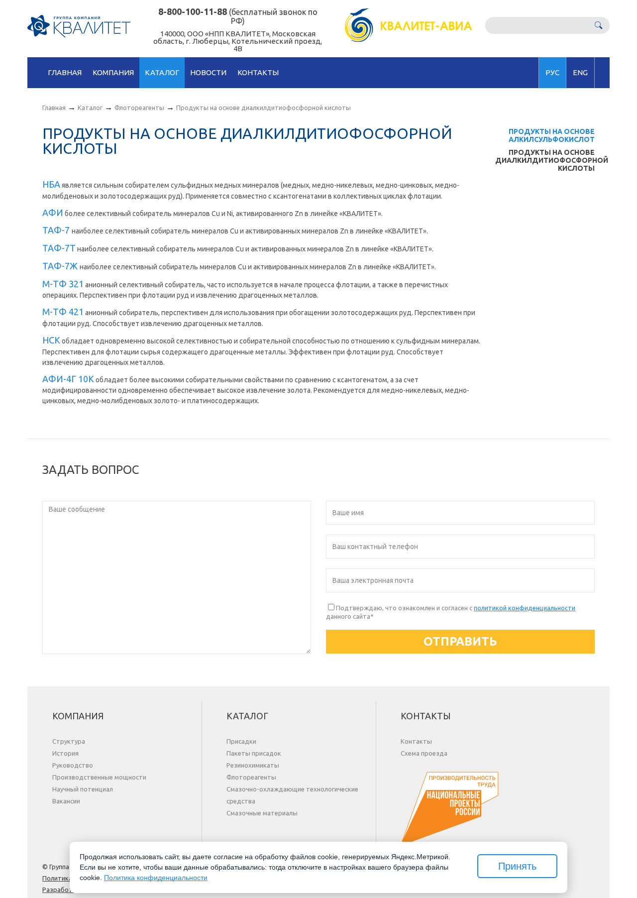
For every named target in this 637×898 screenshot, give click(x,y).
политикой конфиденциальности (524, 607)
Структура (68, 741)
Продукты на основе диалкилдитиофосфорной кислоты (551, 160)
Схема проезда (424, 753)
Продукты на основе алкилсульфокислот (552, 135)
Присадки (241, 741)
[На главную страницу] (78, 26)
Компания (113, 72)
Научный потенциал (82, 789)
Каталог (162, 72)
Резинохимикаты (252, 765)
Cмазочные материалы (262, 812)
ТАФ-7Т (59, 248)
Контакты (258, 72)
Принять (517, 866)
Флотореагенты (139, 107)
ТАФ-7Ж (61, 266)
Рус (552, 72)
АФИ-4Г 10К (68, 379)
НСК (51, 340)
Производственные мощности (99, 777)
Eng (580, 72)
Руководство (72, 765)
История (65, 753)
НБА (51, 184)
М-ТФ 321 (63, 284)
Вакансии (66, 800)
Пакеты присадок (253, 753)
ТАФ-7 (57, 230)
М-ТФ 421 (63, 312)
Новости (208, 72)
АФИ (52, 213)
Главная (65, 72)
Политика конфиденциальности (156, 878)
